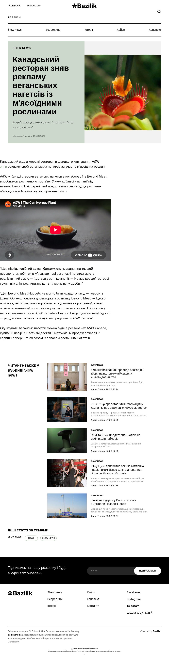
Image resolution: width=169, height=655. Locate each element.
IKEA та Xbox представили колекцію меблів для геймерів (115, 437)
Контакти (93, 606)
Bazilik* (157, 631)
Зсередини (53, 30)
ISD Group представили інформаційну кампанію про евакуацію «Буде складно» (119, 406)
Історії (88, 30)
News (31, 538)
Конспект (155, 30)
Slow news (15, 30)
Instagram (34, 6)
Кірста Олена (98, 389)
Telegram (14, 17)
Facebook (14, 6)
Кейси (121, 30)
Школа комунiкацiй (139, 612)
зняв (3, 166)
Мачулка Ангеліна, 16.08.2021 (29, 136)
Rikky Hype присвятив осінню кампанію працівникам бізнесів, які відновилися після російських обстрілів (117, 470)
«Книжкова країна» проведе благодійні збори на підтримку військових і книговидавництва (117, 374)
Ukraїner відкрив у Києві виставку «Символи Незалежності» (113, 502)
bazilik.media (15, 635)
